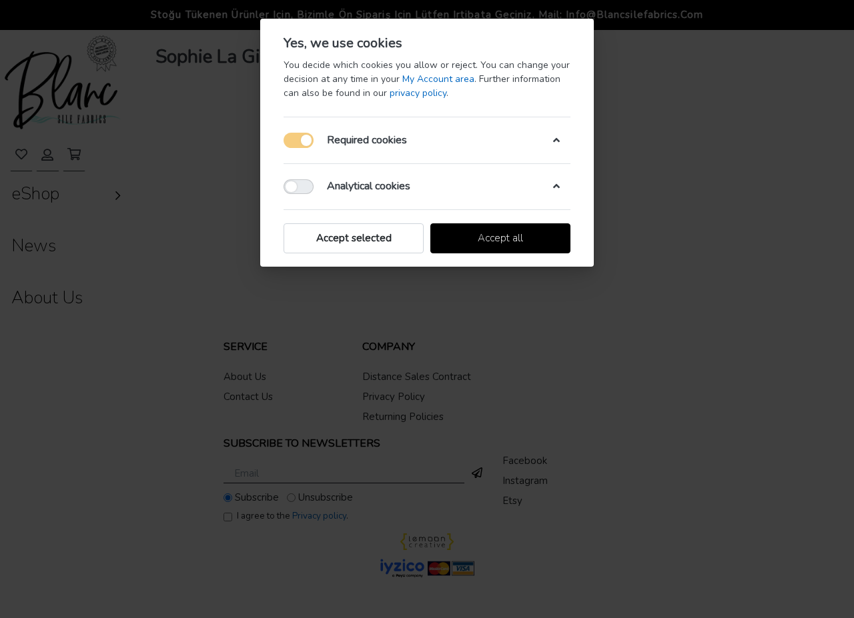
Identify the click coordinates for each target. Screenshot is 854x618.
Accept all (500, 238)
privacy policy (418, 93)
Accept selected (354, 238)
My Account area (438, 79)
